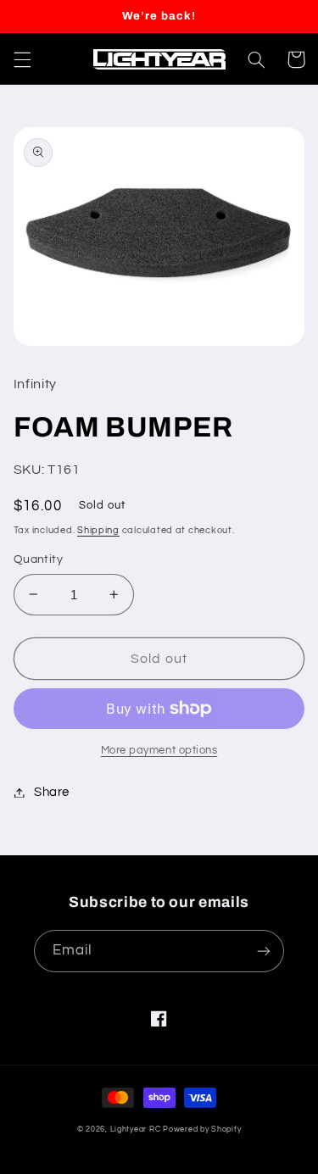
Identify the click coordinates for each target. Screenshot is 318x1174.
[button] (22, 59)
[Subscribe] (263, 950)
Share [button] (52, 792)
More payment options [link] (159, 750)
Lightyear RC (135, 1129)
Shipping (98, 530)
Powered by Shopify (202, 1129)
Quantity (38, 559)
